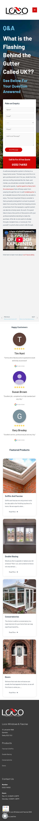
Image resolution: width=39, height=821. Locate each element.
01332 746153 (19, 164)
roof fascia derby (28, 255)
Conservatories (7, 760)
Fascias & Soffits (8, 749)
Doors (4, 765)
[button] (13, 512)
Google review (20, 366)
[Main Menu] (34, 9)
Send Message (13, 150)
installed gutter (29, 192)
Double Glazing (7, 754)
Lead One (13, 816)
